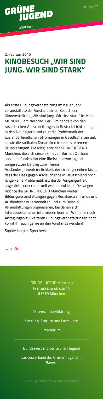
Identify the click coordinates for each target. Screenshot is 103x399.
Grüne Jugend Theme (38, 380)
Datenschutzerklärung (51, 311)
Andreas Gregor (69, 380)
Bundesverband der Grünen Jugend (51, 348)
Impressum (52, 330)
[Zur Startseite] (29, 23)
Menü (88, 7)
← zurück (13, 248)
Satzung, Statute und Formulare (51, 321)
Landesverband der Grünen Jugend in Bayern (51, 359)
